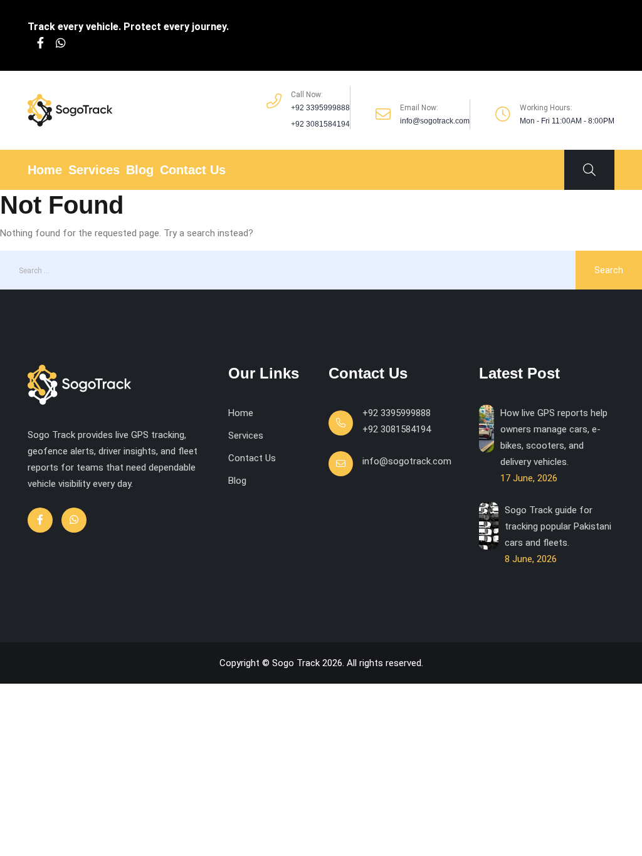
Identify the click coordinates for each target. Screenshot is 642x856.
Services (94, 170)
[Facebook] (40, 43)
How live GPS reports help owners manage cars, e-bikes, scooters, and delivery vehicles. (554, 437)
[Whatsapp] (61, 43)
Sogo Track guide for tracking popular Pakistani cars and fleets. (558, 526)
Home (45, 170)
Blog (140, 170)
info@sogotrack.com (406, 461)
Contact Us (193, 170)
